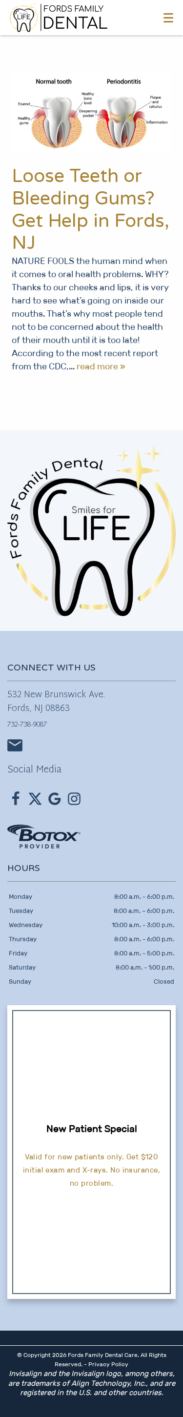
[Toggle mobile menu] (168, 17)
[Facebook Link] (15, 798)
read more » (101, 366)
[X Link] (35, 798)
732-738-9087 (27, 725)
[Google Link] (54, 798)
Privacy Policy (108, 1364)
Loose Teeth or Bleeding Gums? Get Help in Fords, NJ (90, 209)
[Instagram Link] (74, 798)
